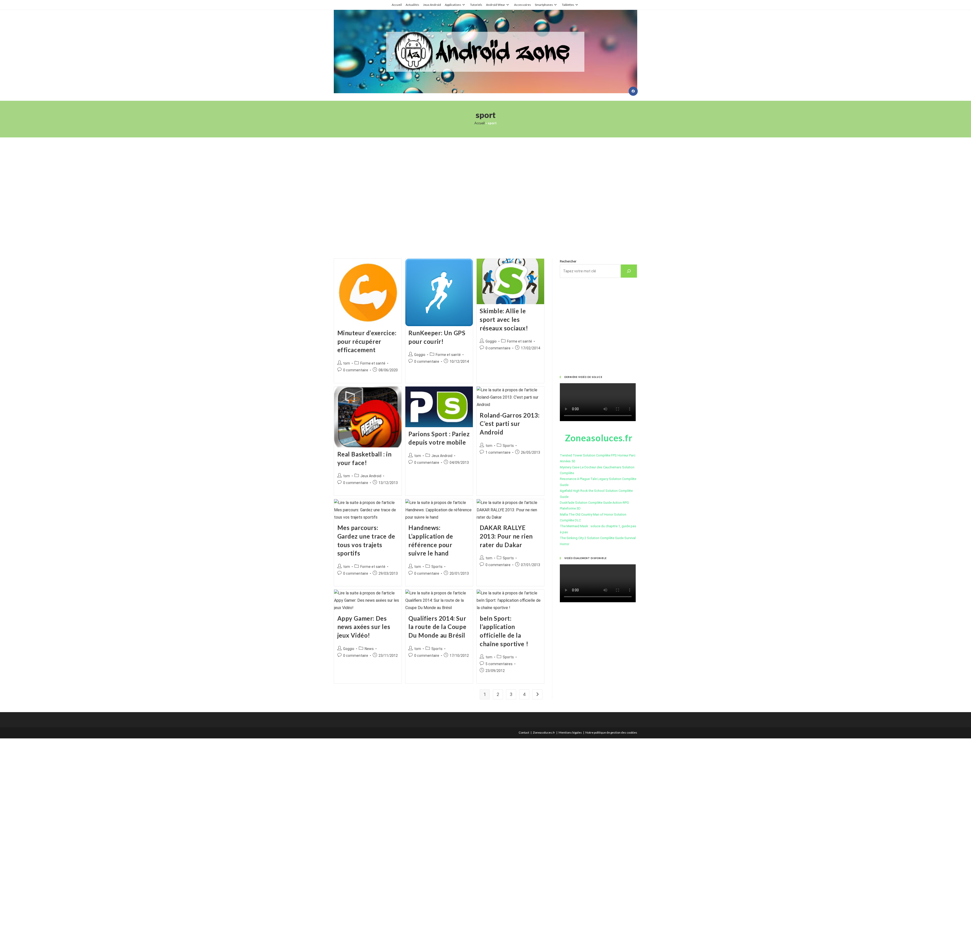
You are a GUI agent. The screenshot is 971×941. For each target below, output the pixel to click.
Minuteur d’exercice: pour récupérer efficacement (366, 341)
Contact (524, 732)
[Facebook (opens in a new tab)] (633, 91)
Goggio (419, 355)
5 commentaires (499, 664)
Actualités (412, 5)
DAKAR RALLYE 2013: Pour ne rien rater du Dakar (506, 536)
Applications (453, 5)
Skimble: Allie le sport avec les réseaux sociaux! (504, 319)
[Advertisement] (485, 191)
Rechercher (568, 261)
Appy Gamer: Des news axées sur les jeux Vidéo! (363, 627)
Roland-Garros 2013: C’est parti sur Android (509, 424)
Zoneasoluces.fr (544, 732)
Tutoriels (476, 5)
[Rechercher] (629, 271)
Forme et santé (372, 363)
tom (346, 363)
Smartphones (544, 5)
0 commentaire (355, 370)
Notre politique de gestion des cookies (611, 732)
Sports (508, 446)
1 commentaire (498, 452)
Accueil (397, 5)
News (369, 649)
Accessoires (522, 5)
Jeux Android (432, 5)
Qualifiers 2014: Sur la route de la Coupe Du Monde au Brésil (437, 627)
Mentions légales (570, 732)
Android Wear (495, 5)
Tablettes (568, 5)
